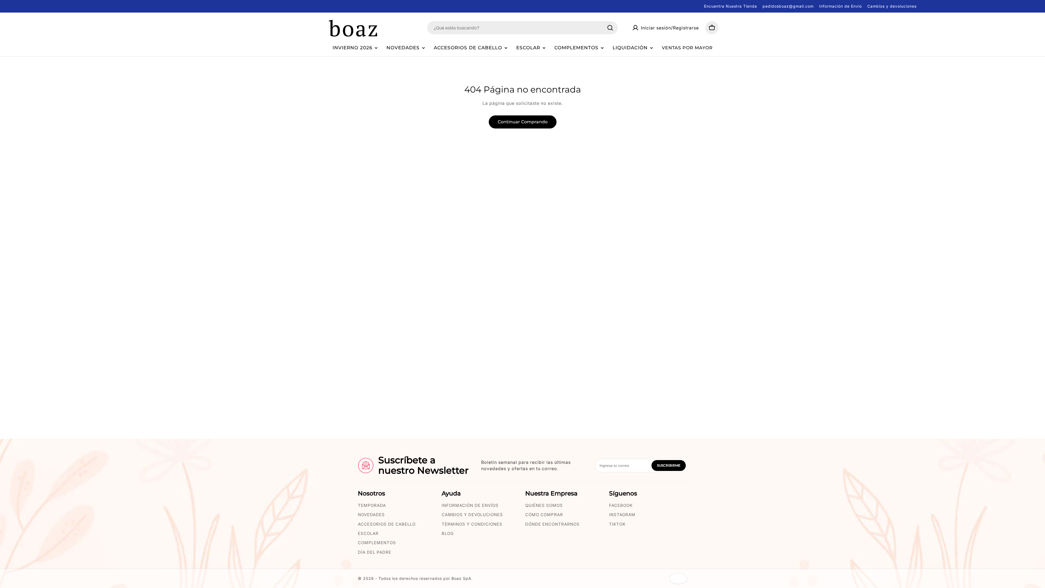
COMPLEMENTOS (377, 542)
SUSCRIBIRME (668, 465)
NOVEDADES (371, 514)
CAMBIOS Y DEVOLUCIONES (472, 514)
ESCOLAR (368, 533)
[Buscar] (610, 27)
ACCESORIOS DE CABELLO (387, 524)
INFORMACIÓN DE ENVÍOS (470, 505)
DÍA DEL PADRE (374, 552)
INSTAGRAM (622, 514)
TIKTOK (617, 524)
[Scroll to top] (678, 578)
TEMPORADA (372, 505)
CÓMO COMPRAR (544, 514)
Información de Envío (840, 6)
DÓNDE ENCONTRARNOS (552, 524)
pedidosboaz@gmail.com (788, 6)
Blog (448, 533)
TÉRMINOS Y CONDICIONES (472, 524)
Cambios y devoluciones (892, 6)
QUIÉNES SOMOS (544, 505)
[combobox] (522, 27)
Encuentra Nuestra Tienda (730, 6)
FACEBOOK (621, 505)
